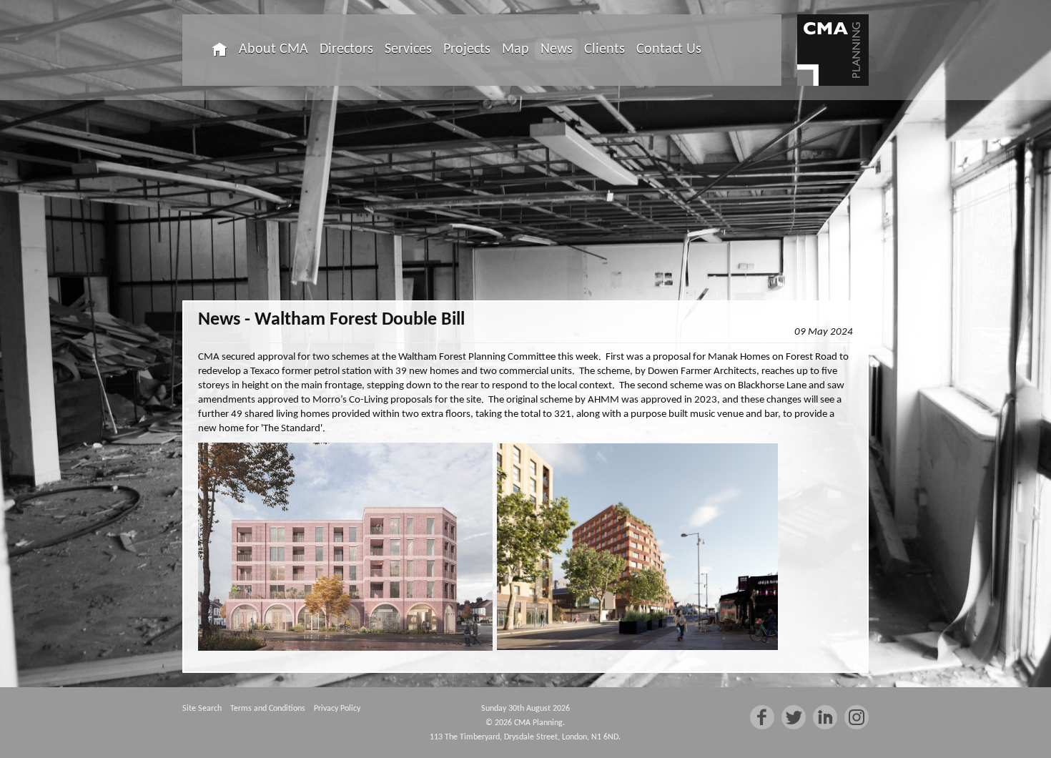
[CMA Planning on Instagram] (856, 717)
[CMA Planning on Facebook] (762, 717)
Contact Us (668, 49)
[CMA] (833, 50)
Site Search (202, 708)
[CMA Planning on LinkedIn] (825, 717)
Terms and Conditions (267, 708)
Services (408, 49)
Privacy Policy (337, 708)
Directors (346, 49)
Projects (466, 49)
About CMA (273, 49)
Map (515, 49)
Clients (604, 49)
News (557, 49)
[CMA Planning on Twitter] (793, 717)
